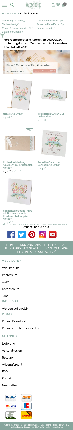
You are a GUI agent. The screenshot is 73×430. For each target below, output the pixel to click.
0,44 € (43, 168)
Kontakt (7, 378)
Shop (14, 13)
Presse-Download (14, 321)
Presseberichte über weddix (21, 328)
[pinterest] (32, 234)
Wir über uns (10, 268)
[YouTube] (53, 234)
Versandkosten (12, 350)
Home (5, 13)
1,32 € (7, 117)
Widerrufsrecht (12, 364)
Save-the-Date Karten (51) (50, 24)
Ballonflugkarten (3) (12, 31)
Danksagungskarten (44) (50, 20)
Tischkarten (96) (10, 24)
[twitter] (22, 234)
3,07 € (42, 120)
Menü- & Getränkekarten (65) (17, 28)
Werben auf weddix (15, 308)
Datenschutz (10, 289)
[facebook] (11, 234)
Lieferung (8, 343)
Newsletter (9, 385)
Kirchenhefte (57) (46, 28)
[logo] (36, 8)
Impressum (9, 275)
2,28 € (12, 171)
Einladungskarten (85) (13, 20)
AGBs (5, 282)
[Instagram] (42, 234)
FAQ (5, 371)
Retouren (8, 357)
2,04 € (8, 222)
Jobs (5, 296)
